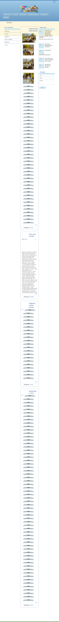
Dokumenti (44, 14)
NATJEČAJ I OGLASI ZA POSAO (48, 66)
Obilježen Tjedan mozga (32, 305)
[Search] (54, 1)
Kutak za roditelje (33, 14)
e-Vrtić (6, 17)
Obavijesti (23, 14)
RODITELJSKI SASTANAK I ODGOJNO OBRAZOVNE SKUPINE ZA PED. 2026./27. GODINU (46, 34)
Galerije (31, 227)
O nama (15, 14)
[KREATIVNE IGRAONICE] (29, 38)
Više (36, 224)
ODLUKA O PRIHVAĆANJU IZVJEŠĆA (48, 45)
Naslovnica (7, 14)
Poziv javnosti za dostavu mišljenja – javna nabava (49, 60)
